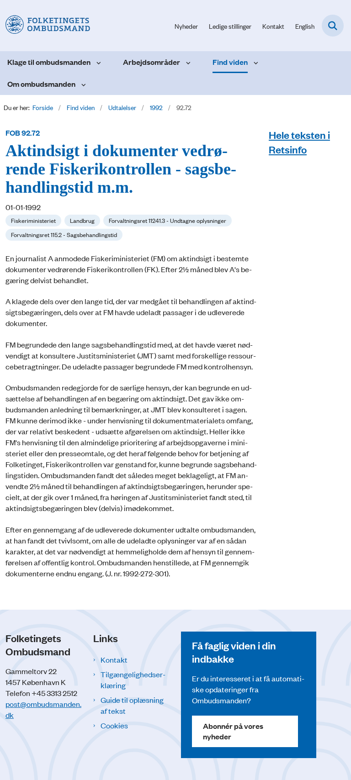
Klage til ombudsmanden (48, 62)
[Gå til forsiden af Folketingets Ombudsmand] (45, 25)
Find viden (230, 62)
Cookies (114, 725)
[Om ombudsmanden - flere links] (82, 84)
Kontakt (114, 659)
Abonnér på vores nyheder (233, 731)
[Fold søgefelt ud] (333, 26)
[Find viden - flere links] (254, 62)
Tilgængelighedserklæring (133, 679)
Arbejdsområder (151, 62)
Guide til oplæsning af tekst (132, 705)
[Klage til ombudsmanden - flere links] (97, 62)
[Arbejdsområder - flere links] (187, 62)
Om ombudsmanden (41, 84)
